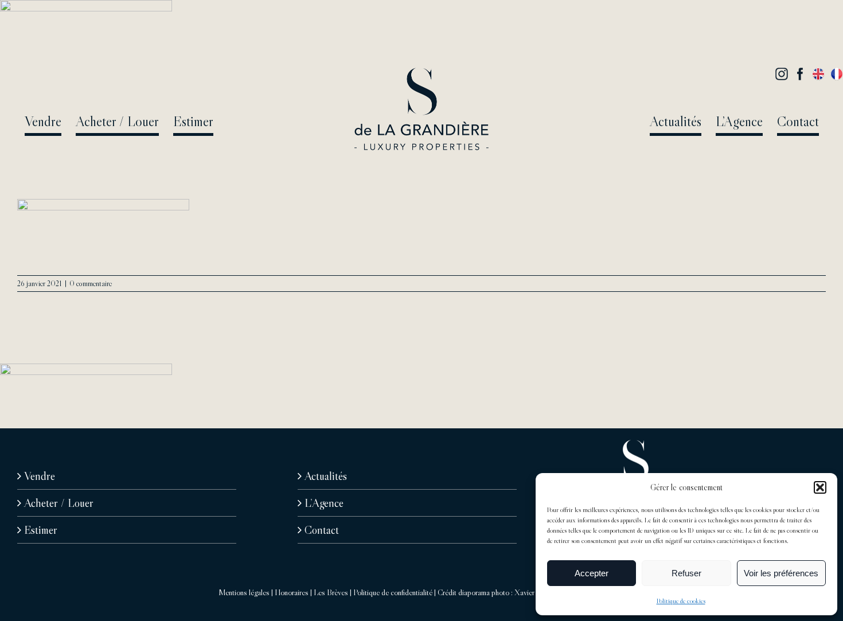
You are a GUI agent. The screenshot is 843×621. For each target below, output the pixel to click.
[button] (820, 487)
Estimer (40, 530)
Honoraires (292, 592)
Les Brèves (331, 592)
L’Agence (324, 503)
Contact (322, 530)
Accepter (591, 573)
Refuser (686, 573)
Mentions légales (244, 592)
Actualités (326, 476)
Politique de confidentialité (392, 592)
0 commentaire (90, 283)
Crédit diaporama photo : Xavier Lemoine (500, 592)
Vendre (39, 476)
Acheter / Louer (58, 503)
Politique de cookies (681, 600)
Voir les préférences (781, 573)
